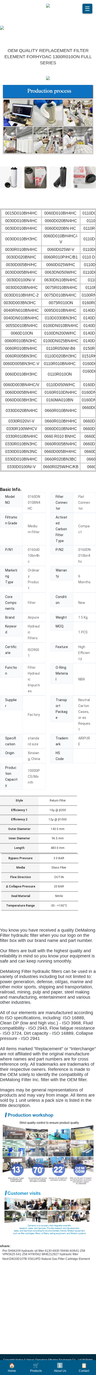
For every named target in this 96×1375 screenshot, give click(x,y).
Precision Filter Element (29, 1294)
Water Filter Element (26, 1318)
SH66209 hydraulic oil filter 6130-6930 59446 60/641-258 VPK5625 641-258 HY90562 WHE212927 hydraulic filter (43, 1252)
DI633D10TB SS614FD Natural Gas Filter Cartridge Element (49, 1259)
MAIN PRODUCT (25, 1272)
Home (12, 1368)
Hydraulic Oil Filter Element (32, 1287)
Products (36, 1368)
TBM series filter (22, 1342)
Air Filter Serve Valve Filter (31, 1326)
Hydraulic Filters (23, 1334)
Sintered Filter (21, 1349)
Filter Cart (17, 1310)
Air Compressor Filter (27, 1302)
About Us (60, 1368)
